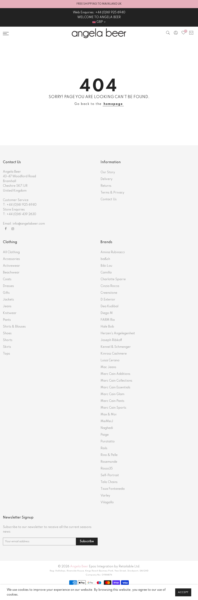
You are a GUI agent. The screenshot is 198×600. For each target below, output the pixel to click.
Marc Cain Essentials (115, 387)
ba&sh (105, 259)
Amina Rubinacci (113, 252)
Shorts (7, 340)
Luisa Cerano (110, 360)
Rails (104, 448)
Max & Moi (108, 414)
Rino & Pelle (109, 455)
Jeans (7, 306)
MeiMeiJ (107, 421)
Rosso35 (107, 468)
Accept (183, 592)
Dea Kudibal (109, 306)
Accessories (11, 259)
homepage (113, 104)
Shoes (7, 333)
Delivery (107, 179)
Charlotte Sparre (113, 279)
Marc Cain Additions (115, 374)
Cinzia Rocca (110, 286)
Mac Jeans (108, 367)
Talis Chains (109, 482)
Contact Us (109, 199)
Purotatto (108, 441)
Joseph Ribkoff (111, 340)
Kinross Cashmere (114, 353)
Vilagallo (107, 502)
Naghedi (107, 428)
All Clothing (11, 252)
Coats (7, 279)
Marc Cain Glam (112, 394)
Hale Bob (107, 326)
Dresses (8, 286)
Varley (105, 495)
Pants (7, 320)
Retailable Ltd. (129, 566)
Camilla (106, 272)
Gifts (6, 292)
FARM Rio (108, 320)
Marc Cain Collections (116, 380)
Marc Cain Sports (113, 407)
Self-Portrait (110, 475)
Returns (106, 186)
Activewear (11, 265)
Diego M (107, 313)
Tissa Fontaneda (113, 489)
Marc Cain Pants (112, 401)
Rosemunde (109, 461)
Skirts (7, 347)
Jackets (8, 299)
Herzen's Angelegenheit (118, 333)
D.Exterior (108, 299)
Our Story (108, 172)
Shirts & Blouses (14, 326)
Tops (6, 353)
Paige (105, 434)
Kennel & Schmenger (116, 347)
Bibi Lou (106, 265)
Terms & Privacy (112, 192)
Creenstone (109, 292)
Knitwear (9, 313)
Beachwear (11, 272)
